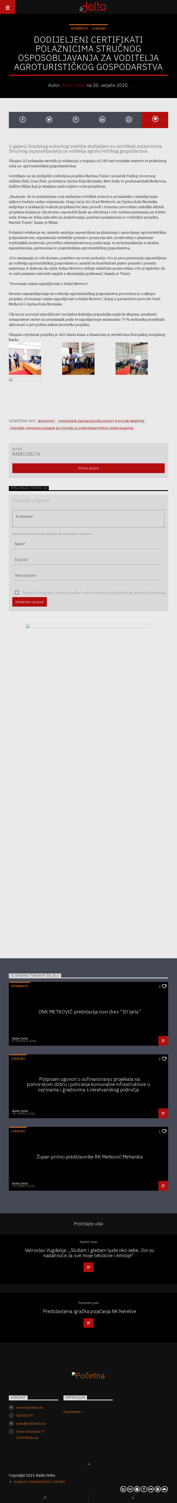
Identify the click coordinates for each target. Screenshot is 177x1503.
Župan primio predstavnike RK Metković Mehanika (89, 1156)
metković (46, 421)
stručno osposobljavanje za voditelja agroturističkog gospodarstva (72, 428)
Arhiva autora (88, 468)
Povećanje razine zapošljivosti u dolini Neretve (101, 421)
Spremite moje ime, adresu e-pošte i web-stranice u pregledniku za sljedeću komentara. (94, 593)
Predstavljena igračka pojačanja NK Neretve (89, 1311)
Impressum (72, 1412)
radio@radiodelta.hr (31, 1424)
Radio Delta (73, 85)
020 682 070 (24, 1416)
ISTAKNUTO (79, 28)
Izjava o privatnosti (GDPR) (39, 1482)
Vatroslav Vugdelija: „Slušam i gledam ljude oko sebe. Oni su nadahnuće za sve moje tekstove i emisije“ (89, 1253)
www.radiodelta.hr (29, 1408)
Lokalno (99, 28)
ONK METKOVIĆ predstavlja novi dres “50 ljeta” (89, 1011)
